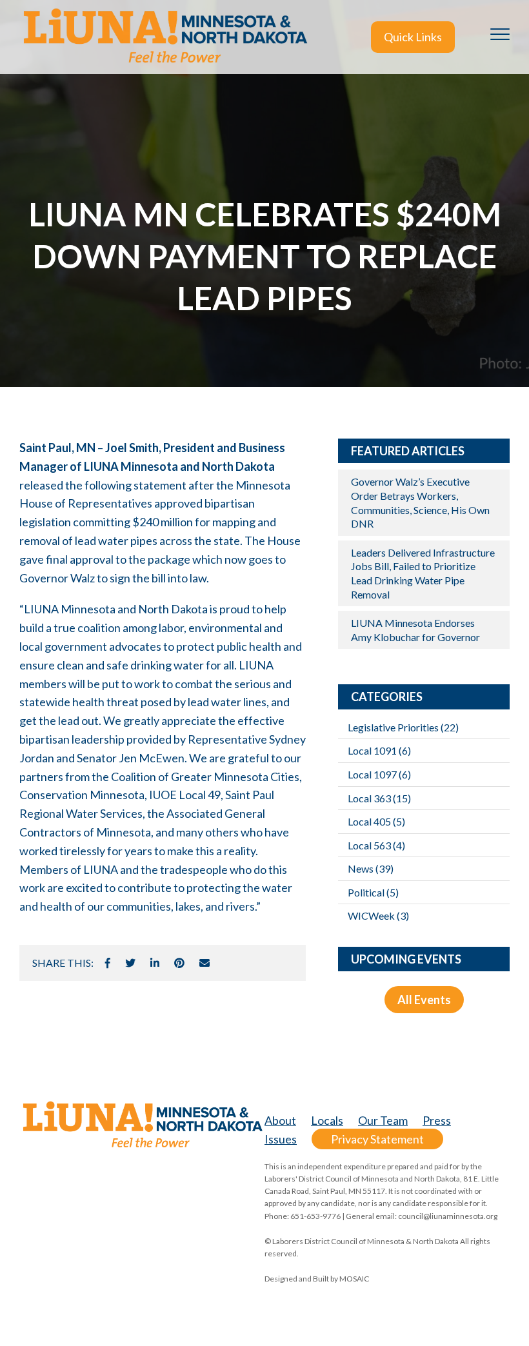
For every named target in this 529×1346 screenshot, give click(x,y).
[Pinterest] (179, 963)
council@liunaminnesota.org (447, 1216)
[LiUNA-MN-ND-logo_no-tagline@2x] (164, 37)
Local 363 (379, 798)
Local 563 (376, 845)
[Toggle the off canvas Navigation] (500, 37)
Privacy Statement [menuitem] (377, 1139)
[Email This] (204, 963)
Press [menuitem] (437, 1120)
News (371, 868)
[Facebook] (107, 963)
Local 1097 (379, 774)
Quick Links (413, 37)
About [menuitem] (280, 1120)
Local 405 (376, 821)
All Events (424, 1000)
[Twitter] (130, 963)
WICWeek (378, 915)
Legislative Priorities (403, 727)
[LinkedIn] (154, 963)
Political (373, 892)
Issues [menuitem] (280, 1139)
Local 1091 (379, 750)
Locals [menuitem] (327, 1120)
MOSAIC (354, 1278)
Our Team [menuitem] (383, 1120)
